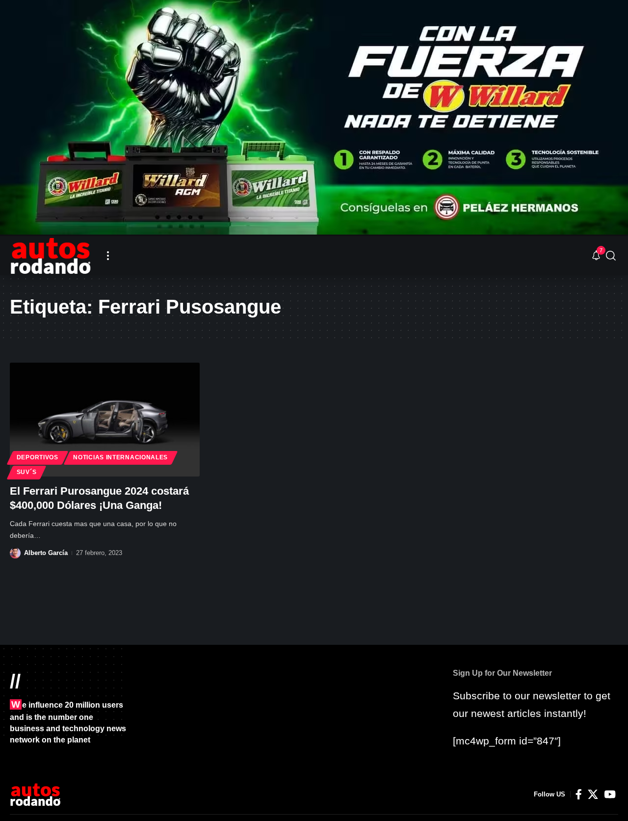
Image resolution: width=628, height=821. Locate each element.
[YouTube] (610, 794)
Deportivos (37, 457)
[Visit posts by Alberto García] (15, 553)
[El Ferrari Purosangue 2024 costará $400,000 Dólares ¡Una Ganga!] (105, 420)
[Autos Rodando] (50, 255)
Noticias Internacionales (120, 457)
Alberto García (46, 552)
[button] (108, 255)
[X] (593, 794)
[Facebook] (578, 794)
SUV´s (27, 472)
